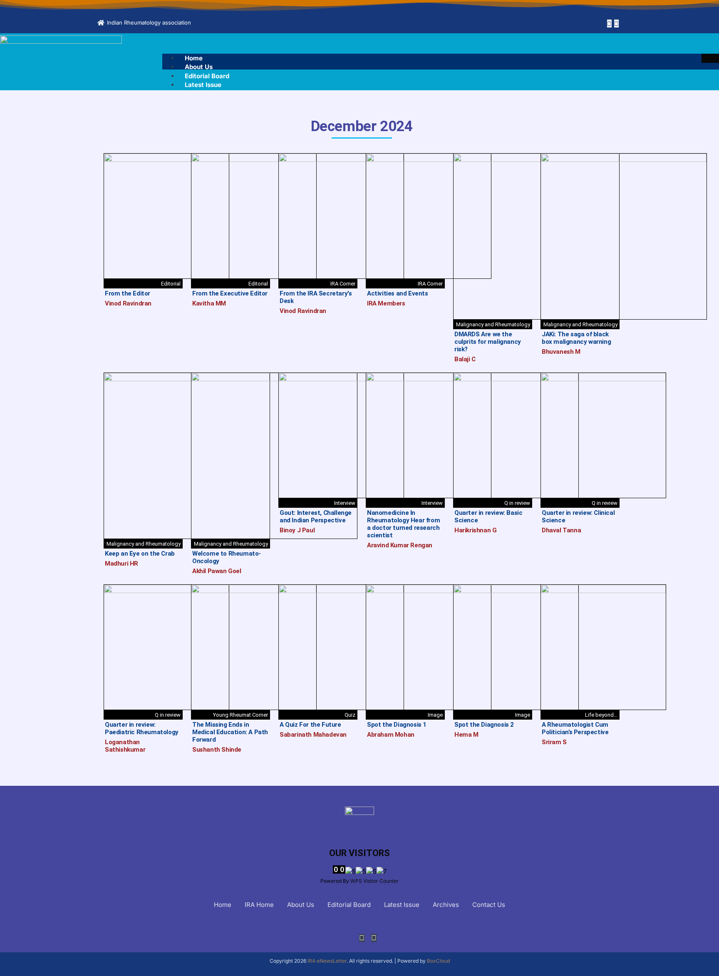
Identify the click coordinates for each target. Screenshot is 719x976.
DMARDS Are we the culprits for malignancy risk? (487, 341)
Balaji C (465, 359)
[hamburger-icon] (710, 58)
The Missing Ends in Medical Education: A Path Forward (230, 732)
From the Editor (127, 293)
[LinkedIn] (616, 23)
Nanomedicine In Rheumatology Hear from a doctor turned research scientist (403, 524)
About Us (199, 67)
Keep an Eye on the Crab (140, 553)
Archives (446, 905)
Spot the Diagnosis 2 (484, 724)
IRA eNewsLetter (327, 961)
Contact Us (488, 905)
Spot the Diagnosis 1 (396, 724)
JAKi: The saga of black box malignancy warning (576, 337)
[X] (609, 23)
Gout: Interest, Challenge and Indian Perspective (316, 516)
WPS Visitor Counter (374, 881)
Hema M (466, 734)
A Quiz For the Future (310, 724)
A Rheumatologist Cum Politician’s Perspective (575, 728)
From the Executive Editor (230, 293)
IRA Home (259, 905)
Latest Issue (203, 85)
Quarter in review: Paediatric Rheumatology (142, 728)
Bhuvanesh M (561, 351)
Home (194, 58)
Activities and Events (397, 293)
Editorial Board (207, 76)
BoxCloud (438, 961)
